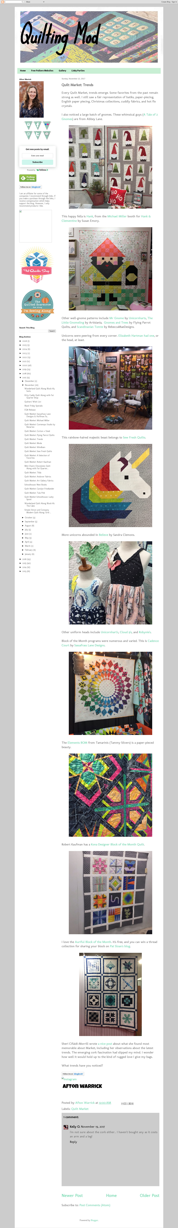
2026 (25, 341)
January (28, 554)
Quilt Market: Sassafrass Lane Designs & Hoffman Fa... (37, 415)
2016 (24, 559)
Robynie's (145, 632)
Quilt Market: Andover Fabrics (37, 476)
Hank (90, 216)
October (29, 517)
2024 (25, 349)
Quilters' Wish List (32, 401)
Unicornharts (137, 318)
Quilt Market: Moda (33, 443)
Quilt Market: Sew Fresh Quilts (38, 451)
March (28, 546)
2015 (24, 563)
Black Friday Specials (33, 406)
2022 (24, 357)
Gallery (62, 71)
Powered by (31, 170)
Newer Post (72, 1195)
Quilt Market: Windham (34, 447)
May (27, 538)
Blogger (94, 1220)
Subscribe (37, 162)
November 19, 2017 (93, 1126)
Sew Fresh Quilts (134, 437)
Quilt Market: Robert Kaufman (37, 462)
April (27, 542)
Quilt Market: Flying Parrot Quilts (39, 435)
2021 (24, 361)
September (30, 521)
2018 (24, 373)
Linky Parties (78, 71)
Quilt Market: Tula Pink (34, 493)
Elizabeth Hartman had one (136, 335)
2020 (25, 365)
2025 (24, 345)
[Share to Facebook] (130, 1103)
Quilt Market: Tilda (32, 472)
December (30, 381)
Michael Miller (117, 216)
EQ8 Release (30, 410)
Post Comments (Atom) (94, 1205)
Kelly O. (75, 1126)
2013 (24, 571)
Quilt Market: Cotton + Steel (37, 431)
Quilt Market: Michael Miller (37, 420)
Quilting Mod (58, 35)
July (27, 529)
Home (23, 71)
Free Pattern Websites (42, 71)
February (29, 550)
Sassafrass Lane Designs (89, 645)
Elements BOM (77, 742)
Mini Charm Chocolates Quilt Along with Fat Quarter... (37, 467)
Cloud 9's (126, 632)
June (27, 534)
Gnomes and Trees (116, 322)
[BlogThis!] (125, 1103)
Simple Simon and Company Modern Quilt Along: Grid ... (37, 511)
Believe (103, 535)
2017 (24, 377)
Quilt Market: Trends (33, 439)
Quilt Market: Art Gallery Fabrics (38, 480)
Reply (73, 1142)
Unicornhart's (109, 632)
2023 (24, 353)
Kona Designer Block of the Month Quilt (117, 844)
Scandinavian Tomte (90, 327)
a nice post (105, 1043)
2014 (24, 567)
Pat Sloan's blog (120, 946)
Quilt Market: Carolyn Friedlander (39, 488)
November (30, 385)
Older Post (149, 1195)
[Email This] (122, 1103)
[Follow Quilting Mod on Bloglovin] (73, 1075)
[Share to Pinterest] (132, 1103)
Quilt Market (79, 1109)
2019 (24, 369)
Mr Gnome (116, 318)
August (28, 525)
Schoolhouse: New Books (35, 484)
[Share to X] (127, 1103)
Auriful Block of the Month (93, 942)
